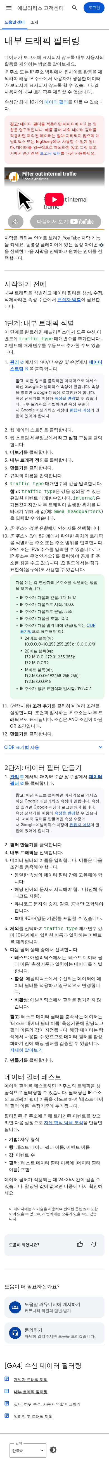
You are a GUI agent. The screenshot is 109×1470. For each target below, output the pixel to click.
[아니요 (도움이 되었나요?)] (94, 1245)
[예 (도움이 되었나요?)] (80, 1245)
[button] (9, 8)
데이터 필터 (56, 102)
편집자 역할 (69, 300)
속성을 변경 (64, 398)
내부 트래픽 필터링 (31, 1391)
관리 (14, 362)
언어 (18, 1443)
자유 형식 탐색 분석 (63, 1123)
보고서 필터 (50, 153)
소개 (34, 22)
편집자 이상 (80, 410)
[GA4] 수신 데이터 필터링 (43, 1366)
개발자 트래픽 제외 (31, 1379)
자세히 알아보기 (26, 1050)
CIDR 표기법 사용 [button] (21, 747)
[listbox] (28, 1450)
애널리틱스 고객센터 (40, 8)
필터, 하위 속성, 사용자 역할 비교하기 (47, 1404)
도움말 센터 (14, 22)
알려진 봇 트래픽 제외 (33, 1416)
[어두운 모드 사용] (53, 1450)
